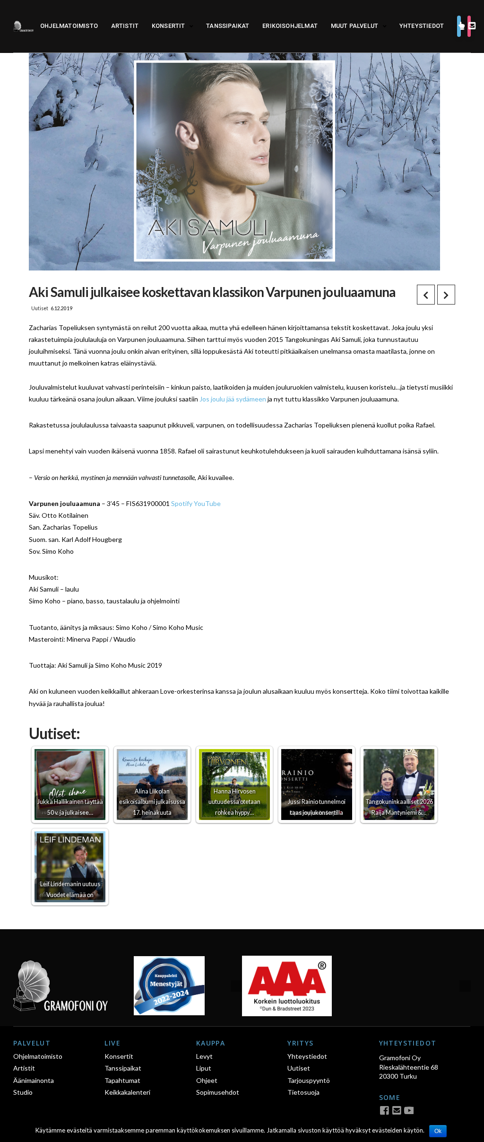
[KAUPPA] (459, 26)
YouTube (207, 503)
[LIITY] (469, 26)
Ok (437, 1131)
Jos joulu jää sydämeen (232, 399)
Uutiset (39, 308)
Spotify (181, 503)
